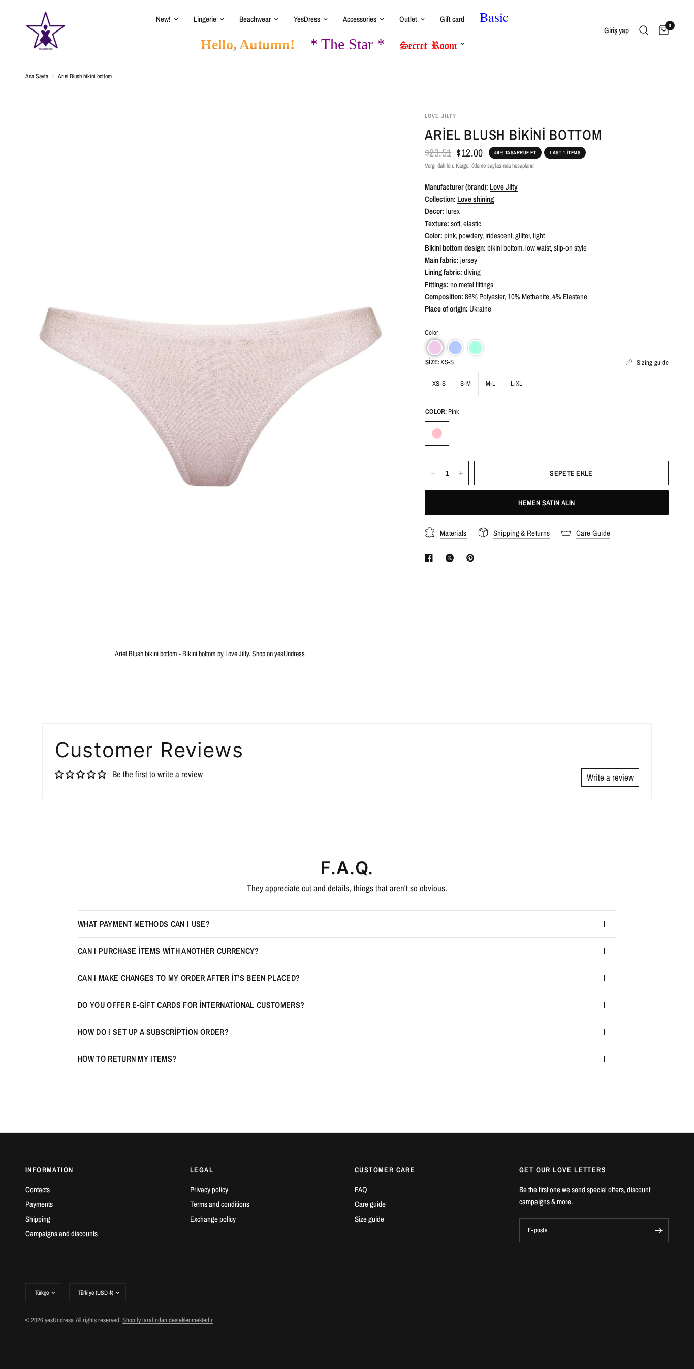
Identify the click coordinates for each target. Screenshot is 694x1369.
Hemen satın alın (546, 502)
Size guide (369, 1219)
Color (431, 332)
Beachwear (255, 19)
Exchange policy (213, 1219)
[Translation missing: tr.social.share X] (452, 558)
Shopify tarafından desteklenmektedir (167, 1320)
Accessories (359, 19)
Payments (39, 1204)
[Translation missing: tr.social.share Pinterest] (472, 558)
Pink (437, 433)
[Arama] (644, 30)
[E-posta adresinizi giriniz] (658, 1230)
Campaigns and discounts (61, 1233)
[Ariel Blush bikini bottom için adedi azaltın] (432, 473)
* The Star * (347, 44)
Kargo (462, 166)
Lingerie (205, 19)
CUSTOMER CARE (385, 1169)
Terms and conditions (219, 1204)
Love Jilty (504, 186)
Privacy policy (209, 1189)
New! (163, 19)
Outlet (408, 19)
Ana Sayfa (36, 76)
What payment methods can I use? (144, 923)
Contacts (37, 1189)
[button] (435, 347)
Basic (494, 16)
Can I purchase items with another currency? (168, 950)
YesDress (307, 19)
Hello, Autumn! (248, 44)
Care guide (370, 1204)
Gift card (452, 19)
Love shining (475, 199)
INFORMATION (49, 1169)
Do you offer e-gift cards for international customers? (191, 1004)
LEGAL (201, 1169)
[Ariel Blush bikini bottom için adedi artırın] (460, 473)
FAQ (361, 1189)
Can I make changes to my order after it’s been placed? (189, 977)
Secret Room (428, 43)
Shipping (37, 1219)
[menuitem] (167, 19)
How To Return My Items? (127, 1058)
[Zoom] (373, 133)
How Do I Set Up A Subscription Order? (153, 1031)
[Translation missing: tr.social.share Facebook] (431, 558)
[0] (661, 30)
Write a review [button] (610, 777)
